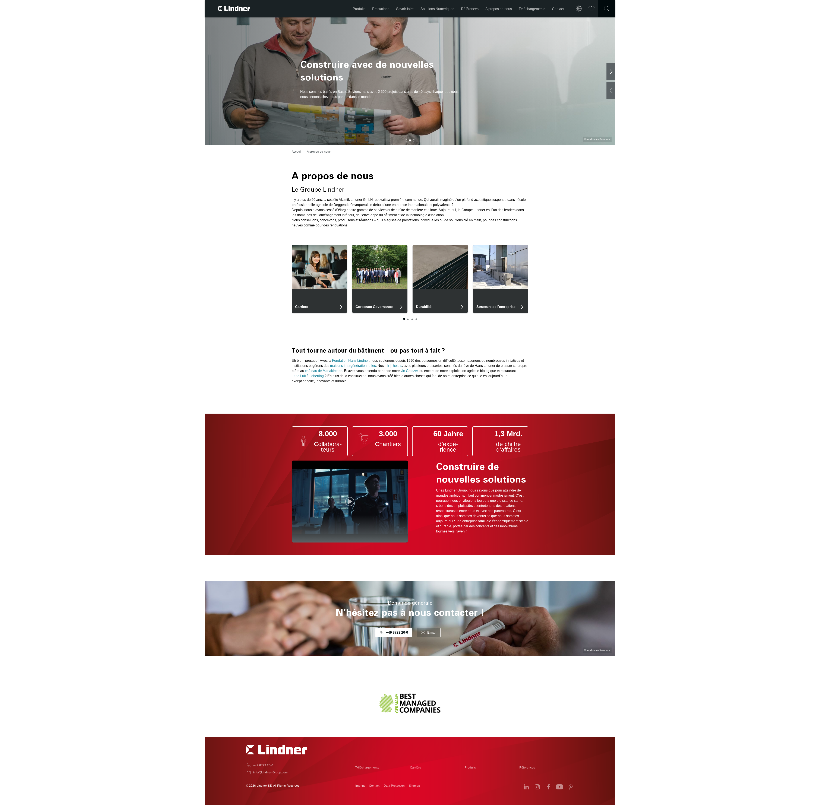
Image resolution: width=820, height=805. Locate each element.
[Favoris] (591, 8)
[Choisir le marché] (578, 8)
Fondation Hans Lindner (350, 360)
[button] (406, 140)
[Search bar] (606, 8)
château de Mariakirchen (323, 371)
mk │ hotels (393, 366)
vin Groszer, (409, 371)
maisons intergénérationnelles (353, 366)
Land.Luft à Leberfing (308, 376)
